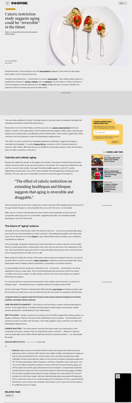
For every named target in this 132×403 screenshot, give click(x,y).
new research (45, 71)
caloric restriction (41, 260)
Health (8, 395)
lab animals (52, 79)
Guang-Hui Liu (40, 144)
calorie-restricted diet (61, 128)
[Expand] (116, 375)
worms (27, 82)
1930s (44, 85)
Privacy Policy (109, 138)
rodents (34, 82)
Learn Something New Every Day (102, 122)
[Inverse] (19, 3)
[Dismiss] (129, 375)
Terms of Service (99, 138)
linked (34, 236)
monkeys (48, 82)
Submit (114, 142)
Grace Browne (12, 61)
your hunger (58, 289)
